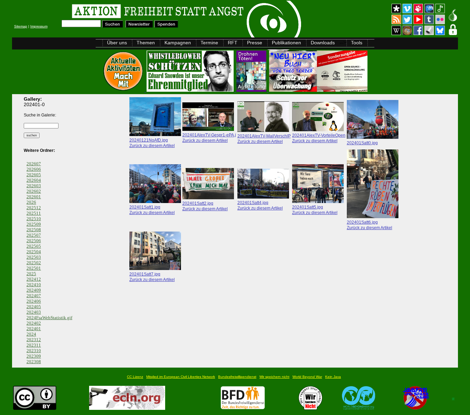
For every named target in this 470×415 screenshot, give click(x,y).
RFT (232, 42)
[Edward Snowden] (191, 90)
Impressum (38, 26)
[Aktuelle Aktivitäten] (124, 90)
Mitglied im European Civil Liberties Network (180, 377)
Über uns (117, 42)
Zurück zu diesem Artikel (152, 145)
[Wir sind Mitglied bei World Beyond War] (359, 408)
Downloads (323, 42)
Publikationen (286, 42)
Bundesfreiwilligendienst (237, 377)
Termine (209, 42)
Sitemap (20, 26)
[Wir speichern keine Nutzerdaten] (310, 408)
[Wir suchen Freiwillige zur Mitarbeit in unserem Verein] (243, 408)
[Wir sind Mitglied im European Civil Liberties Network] (127, 408)
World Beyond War (307, 377)
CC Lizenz (135, 377)
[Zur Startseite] (99, 12)
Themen (146, 42)
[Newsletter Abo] (139, 26)
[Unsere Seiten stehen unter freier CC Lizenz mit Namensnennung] (34, 408)
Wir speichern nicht (274, 377)
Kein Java (333, 377)
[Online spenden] (166, 26)
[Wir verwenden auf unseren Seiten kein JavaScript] (416, 408)
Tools (356, 42)
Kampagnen (177, 42)
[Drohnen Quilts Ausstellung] (252, 90)
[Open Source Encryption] (318, 90)
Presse (254, 42)
